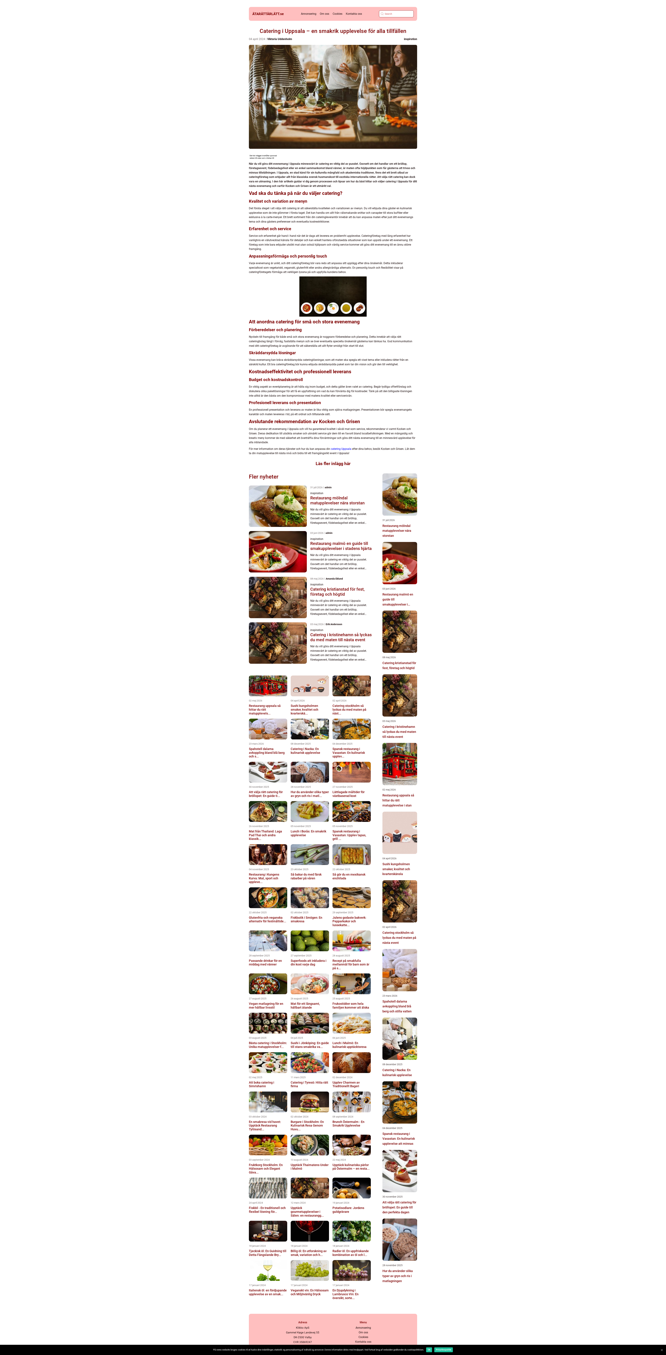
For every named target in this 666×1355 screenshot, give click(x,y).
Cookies (337, 13)
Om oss (324, 13)
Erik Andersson (334, 624)
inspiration (410, 39)
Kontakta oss (354, 13)
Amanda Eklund (334, 578)
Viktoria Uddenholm (279, 39)
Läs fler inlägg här (333, 463)
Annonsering (308, 13)
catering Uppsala (341, 449)
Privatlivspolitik (443, 1350)
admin (328, 487)
